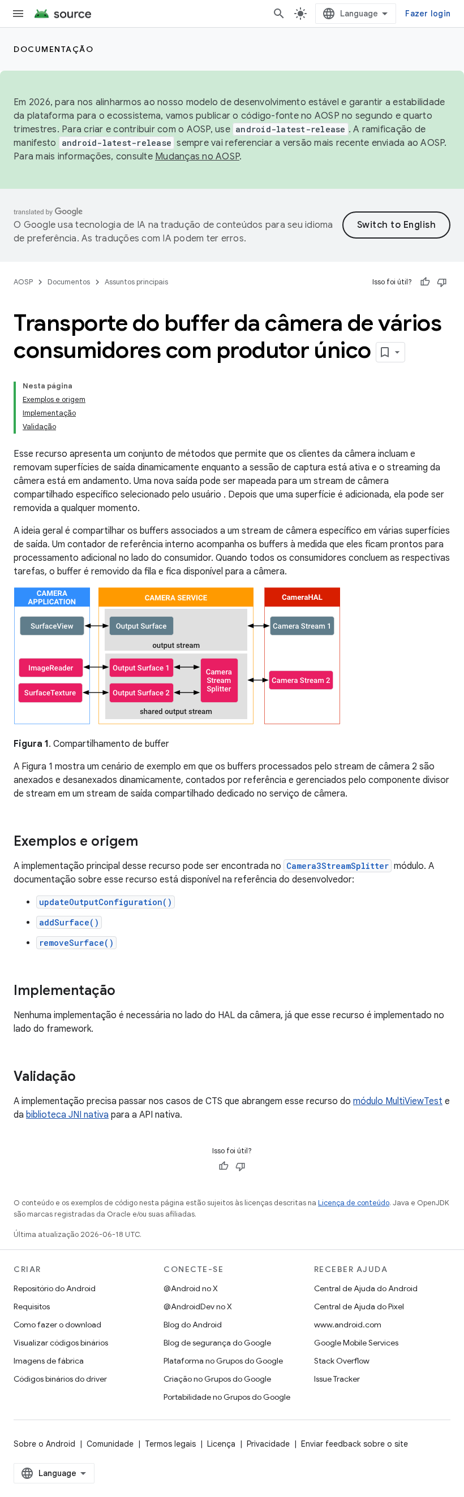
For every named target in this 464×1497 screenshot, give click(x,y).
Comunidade (110, 1443)
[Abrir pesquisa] (279, 13)
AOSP (23, 282)
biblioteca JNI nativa (67, 1114)
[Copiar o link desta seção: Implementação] (126, 991)
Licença (221, 1443)
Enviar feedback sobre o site (354, 1443)
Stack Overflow (342, 1361)
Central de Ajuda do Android (366, 1288)
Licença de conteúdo (353, 1203)
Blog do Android (193, 1324)
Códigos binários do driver (60, 1379)
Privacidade (268, 1443)
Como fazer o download (57, 1324)
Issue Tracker (337, 1379)
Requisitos (32, 1306)
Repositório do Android (55, 1288)
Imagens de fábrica (49, 1361)
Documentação (53, 49)
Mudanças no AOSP (197, 156)
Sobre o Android (44, 1443)
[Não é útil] (441, 282)
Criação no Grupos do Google (217, 1379)
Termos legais (170, 1443)
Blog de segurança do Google (217, 1343)
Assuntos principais (136, 282)
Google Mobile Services (356, 1343)
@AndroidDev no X (198, 1306)
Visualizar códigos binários (61, 1343)
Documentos (69, 282)
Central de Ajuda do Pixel (359, 1306)
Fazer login (427, 13)
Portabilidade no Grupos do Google (227, 1397)
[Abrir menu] (18, 13)
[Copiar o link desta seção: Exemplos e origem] (149, 842)
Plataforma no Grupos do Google (223, 1361)
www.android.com (347, 1324)
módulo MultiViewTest (397, 1101)
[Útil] (424, 282)
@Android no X (191, 1288)
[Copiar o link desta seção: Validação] (87, 1077)
